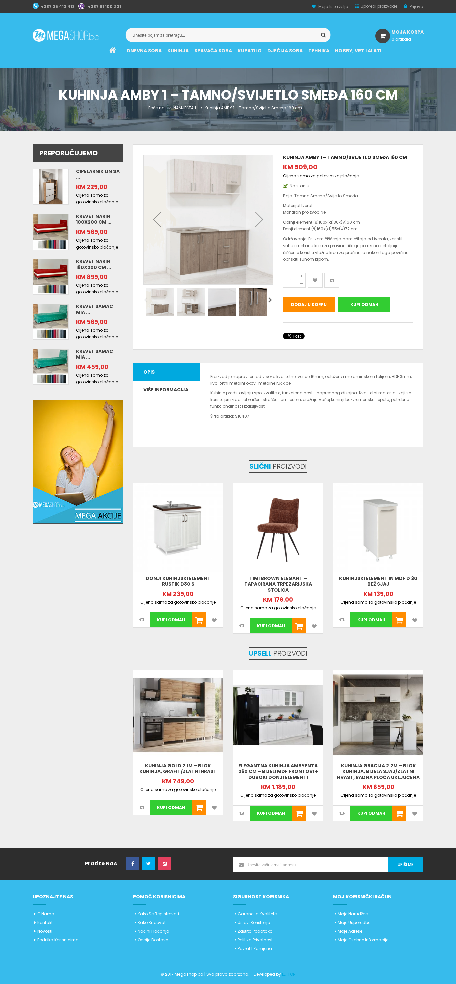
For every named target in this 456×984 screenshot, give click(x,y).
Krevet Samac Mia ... (94, 309)
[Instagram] (164, 864)
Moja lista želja (333, 6)
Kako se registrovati (158, 914)
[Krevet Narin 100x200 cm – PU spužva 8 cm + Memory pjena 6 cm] (50, 231)
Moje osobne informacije (363, 940)
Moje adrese (350, 931)
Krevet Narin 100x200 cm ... (93, 219)
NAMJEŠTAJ (184, 108)
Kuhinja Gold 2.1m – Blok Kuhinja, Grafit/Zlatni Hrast (178, 768)
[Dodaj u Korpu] (199, 619)
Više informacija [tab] (165, 389)
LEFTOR (289, 974)
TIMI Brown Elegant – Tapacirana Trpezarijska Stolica (278, 584)
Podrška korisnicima (58, 940)
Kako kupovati (152, 922)
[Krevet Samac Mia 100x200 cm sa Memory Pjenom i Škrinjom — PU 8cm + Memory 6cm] (50, 321)
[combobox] (228, 35)
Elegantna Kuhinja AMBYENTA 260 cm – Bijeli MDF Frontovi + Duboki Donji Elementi (278, 771)
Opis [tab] (149, 372)
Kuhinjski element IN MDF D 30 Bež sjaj (378, 581)
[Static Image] (78, 461)
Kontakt (45, 922)
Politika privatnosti (256, 940)
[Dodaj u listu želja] (315, 280)
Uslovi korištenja (254, 922)
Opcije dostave (153, 940)
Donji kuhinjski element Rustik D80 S (178, 581)
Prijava (416, 6)
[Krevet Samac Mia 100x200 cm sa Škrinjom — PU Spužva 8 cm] (50, 366)
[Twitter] (148, 864)
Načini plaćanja (153, 931)
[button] (157, 219)
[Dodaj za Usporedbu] (331, 280)
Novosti (44, 931)
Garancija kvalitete (257, 914)
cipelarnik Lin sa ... (98, 174)
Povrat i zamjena (255, 948)
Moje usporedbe (354, 922)
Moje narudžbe (353, 914)
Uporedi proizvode (379, 6)
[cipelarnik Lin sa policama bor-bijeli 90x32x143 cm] (50, 186)
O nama (45, 914)
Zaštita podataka (255, 931)
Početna (156, 108)
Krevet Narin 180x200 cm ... (93, 264)
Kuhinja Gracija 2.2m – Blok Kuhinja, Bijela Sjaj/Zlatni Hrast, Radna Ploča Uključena (378, 771)
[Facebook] (132, 864)
